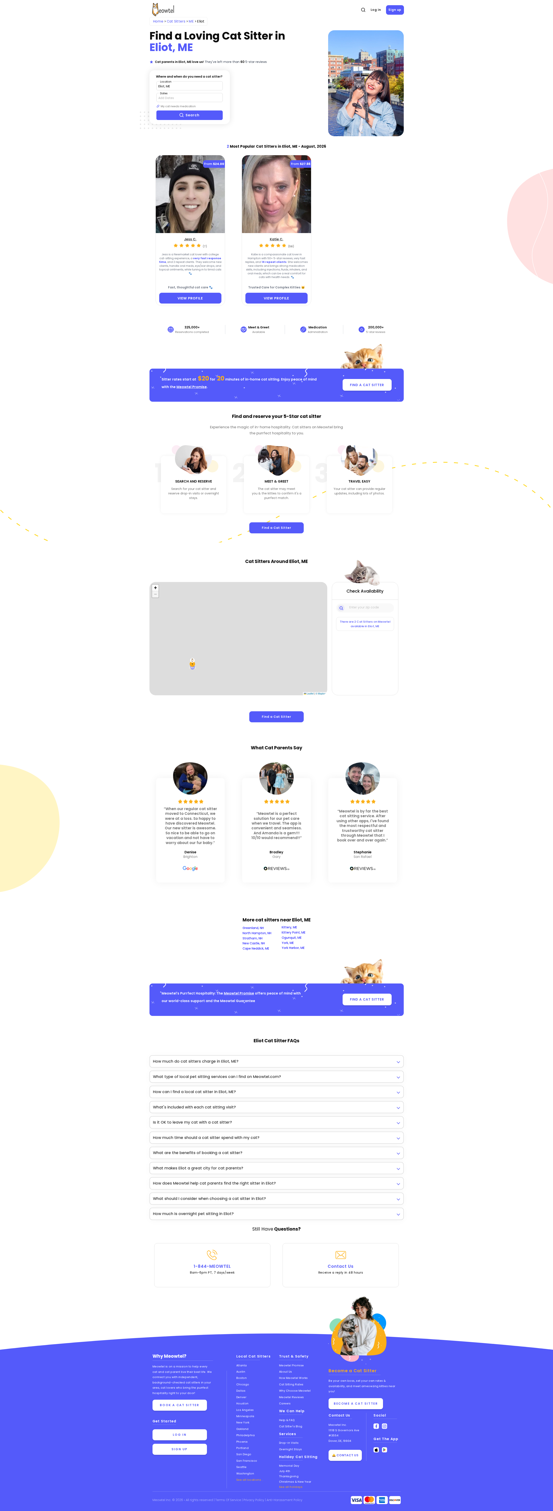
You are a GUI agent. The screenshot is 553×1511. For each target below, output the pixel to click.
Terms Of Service (228, 1500)
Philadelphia (245, 1435)
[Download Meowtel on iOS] (376, 1450)
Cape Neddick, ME (256, 948)
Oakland (242, 1429)
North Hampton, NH (257, 933)
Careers (285, 1403)
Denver (241, 1397)
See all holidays (291, 1487)
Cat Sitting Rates (291, 1384)
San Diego (243, 1454)
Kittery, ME (289, 927)
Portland (242, 1448)
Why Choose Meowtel (295, 1391)
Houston (242, 1403)
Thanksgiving (289, 1476)
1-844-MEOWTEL (212, 1269)
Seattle (241, 1467)
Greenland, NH (253, 928)
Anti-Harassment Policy (284, 1500)
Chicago (242, 1384)
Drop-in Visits (289, 1443)
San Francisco (246, 1461)
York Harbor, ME (293, 948)
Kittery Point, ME (293, 932)
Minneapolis (245, 1416)
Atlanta (241, 1365)
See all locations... (249, 1480)
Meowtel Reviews (291, 1397)
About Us (285, 1371)
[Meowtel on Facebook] (376, 1426)
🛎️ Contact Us (345, 1455)
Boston (241, 1378)
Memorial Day (289, 1466)
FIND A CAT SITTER (367, 385)
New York (242, 1422)
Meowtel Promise (191, 387)
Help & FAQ (287, 1420)
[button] (192, 664)
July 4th (284, 1471)
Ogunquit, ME (292, 937)
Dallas (240, 1391)
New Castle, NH (254, 943)
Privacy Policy (254, 1500)
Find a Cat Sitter (276, 528)
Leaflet (310, 693)
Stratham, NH (252, 938)
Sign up (394, 10)
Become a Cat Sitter (356, 1403)
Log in (376, 10)
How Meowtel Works (293, 1378)
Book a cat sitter (179, 1405)
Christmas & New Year (295, 1482)
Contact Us (340, 1269)
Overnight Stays (290, 1449)
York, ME (288, 943)
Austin (240, 1371)
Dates (164, 93)
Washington (245, 1473)
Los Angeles (245, 1410)
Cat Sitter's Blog (290, 1426)
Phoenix (242, 1442)
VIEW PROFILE (190, 298)
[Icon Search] (341, 608)
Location (166, 81)
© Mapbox (321, 693)
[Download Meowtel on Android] (384, 1450)
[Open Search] (363, 9)
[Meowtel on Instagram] (384, 1426)
